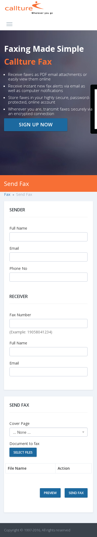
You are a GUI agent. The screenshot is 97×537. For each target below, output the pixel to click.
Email (14, 248)
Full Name (18, 228)
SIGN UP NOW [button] (36, 124)
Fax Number (20, 314)
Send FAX (76, 493)
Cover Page (19, 423)
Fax (7, 194)
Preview (50, 493)
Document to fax (24, 443)
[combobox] (48, 432)
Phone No (18, 268)
